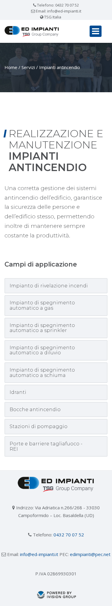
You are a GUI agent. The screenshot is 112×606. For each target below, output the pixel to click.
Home (10, 67)
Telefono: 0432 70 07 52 (57, 5)
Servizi (28, 67)
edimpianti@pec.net (90, 554)
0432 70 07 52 (68, 535)
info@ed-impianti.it (64, 11)
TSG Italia (52, 17)
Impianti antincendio (59, 67)
